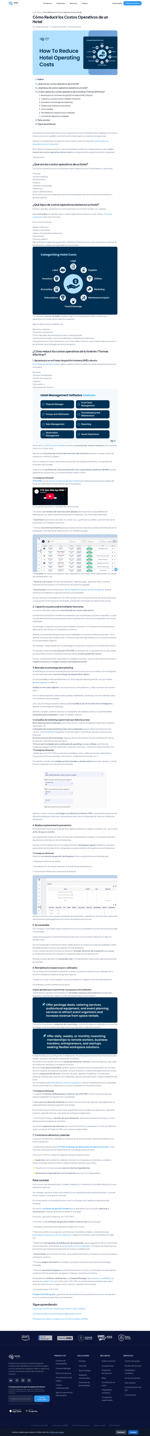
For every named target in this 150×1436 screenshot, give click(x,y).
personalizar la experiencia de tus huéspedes (52, 1235)
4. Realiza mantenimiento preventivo (55, 105)
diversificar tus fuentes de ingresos (66, 1082)
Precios (85, 3)
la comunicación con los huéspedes (75, 1246)
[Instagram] (23, 1380)
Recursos (73, 3)
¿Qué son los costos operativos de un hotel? (58, 84)
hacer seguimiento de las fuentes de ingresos (84, 589)
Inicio (35, 12)
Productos (47, 3)
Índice (41, 79)
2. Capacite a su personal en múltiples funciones (60, 99)
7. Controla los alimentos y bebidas (54, 116)
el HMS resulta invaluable (54, 445)
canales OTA (47, 1281)
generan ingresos (40, 682)
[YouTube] (29, 1380)
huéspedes (49, 732)
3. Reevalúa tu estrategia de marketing (56, 102)
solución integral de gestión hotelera (64, 481)
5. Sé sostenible (46, 109)
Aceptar (133, 1432)
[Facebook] (17, 1380)
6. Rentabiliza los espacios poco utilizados (57, 112)
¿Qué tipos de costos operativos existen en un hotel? (63, 88)
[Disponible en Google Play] (31, 1411)
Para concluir (44, 120)
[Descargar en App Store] (15, 1411)
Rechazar (121, 1432)
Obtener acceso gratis (42, 1398)
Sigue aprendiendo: (47, 124)
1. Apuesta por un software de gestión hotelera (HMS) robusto (66, 95)
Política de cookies (57, 1432)
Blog (40, 12)
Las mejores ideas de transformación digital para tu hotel (57, 1313)
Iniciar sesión (117, 3)
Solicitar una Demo (132, 3)
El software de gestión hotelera (46, 364)
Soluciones (60, 3)
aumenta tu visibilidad (100, 1278)
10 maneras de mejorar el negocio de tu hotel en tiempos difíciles (60, 1319)
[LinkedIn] (10, 1380)
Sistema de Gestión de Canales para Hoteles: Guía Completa (59, 1308)
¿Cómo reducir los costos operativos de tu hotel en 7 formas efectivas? (71, 91)
